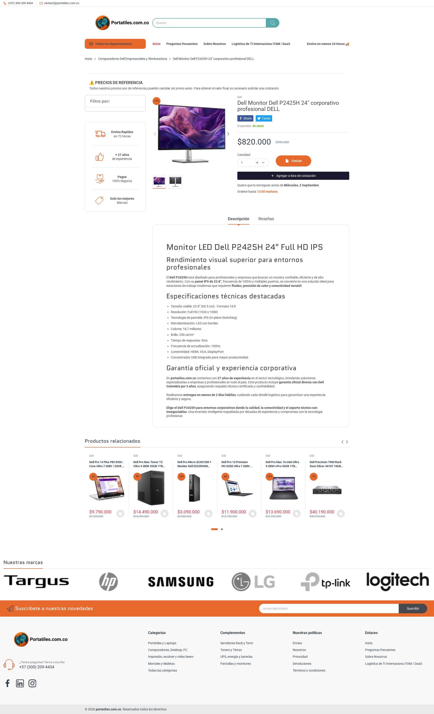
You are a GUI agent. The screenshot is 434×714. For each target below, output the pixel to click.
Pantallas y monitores (235, 663)
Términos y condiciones (309, 670)
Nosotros (299, 650)
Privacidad (300, 656)
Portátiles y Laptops (162, 643)
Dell (239, 97)
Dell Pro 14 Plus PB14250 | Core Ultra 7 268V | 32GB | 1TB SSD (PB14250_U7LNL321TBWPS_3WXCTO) (106, 464)
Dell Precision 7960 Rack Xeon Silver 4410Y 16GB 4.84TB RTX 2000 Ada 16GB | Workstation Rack (326, 464)
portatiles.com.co (108, 709)
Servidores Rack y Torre (236, 643)
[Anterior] (228, 134)
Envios (297, 643)
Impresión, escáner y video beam (170, 656)
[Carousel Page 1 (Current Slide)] (214, 529)
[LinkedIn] (20, 683)
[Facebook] (7, 683)
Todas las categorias (162, 670)
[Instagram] (32, 683)
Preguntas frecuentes (380, 650)
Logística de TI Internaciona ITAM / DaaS (393, 663)
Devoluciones (302, 663)
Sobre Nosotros (376, 656)
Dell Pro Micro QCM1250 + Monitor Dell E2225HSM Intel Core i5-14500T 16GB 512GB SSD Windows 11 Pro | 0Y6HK (194, 464)
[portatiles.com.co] (121, 23)
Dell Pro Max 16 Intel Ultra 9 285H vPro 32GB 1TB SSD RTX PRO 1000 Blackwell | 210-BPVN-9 (282, 464)
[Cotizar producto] (120, 513)
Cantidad (243, 155)
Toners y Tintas (231, 650)
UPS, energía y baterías (236, 656)
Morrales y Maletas (161, 663)
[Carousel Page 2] (222, 529)
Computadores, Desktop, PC (167, 650)
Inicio (369, 643)
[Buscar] (272, 23)
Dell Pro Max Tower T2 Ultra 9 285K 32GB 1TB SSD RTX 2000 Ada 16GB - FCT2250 (150, 464)
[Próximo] (155, 134)
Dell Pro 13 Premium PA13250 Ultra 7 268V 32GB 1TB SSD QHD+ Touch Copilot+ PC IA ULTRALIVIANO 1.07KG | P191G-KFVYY (238, 464)
